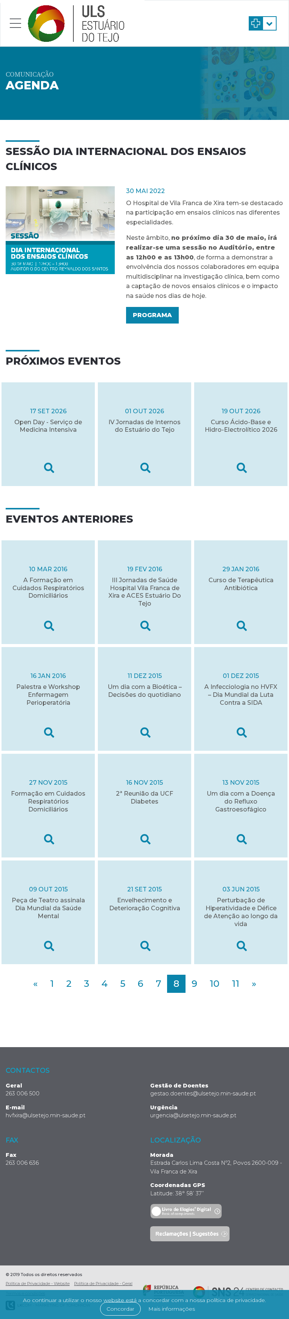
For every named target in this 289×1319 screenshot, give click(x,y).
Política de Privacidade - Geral (103, 1283)
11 (235, 983)
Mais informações (171, 1308)
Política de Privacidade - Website (38, 1283)
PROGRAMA (152, 315)
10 (214, 983)
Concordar (120, 1308)
